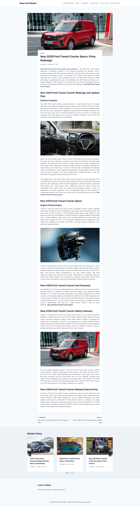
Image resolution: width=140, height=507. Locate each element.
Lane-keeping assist (73, 321)
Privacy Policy (115, 3)
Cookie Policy (94, 3)
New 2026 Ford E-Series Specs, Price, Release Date (53, 420)
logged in (49, 489)
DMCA (78, 3)
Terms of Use (104, 3)
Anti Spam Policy (68, 3)
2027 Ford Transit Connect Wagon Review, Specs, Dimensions (39, 461)
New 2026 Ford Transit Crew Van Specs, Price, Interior (98, 461)
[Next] (110, 454)
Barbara (44, 64)
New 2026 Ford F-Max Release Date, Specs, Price (87, 420)
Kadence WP (86, 502)
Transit (42, 53)
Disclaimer (85, 3)
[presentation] (40, 446)
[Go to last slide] (30, 454)
